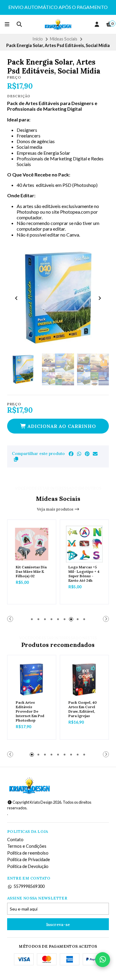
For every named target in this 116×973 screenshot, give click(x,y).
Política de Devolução (27, 866)
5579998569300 (29, 886)
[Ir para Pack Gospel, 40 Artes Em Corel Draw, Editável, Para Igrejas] (84, 679)
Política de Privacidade (28, 860)
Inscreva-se (58, 924)
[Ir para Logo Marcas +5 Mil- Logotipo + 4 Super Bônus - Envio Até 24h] (84, 544)
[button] (16, 459)
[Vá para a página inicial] (58, 24)
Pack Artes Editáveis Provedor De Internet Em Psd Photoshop (30, 711)
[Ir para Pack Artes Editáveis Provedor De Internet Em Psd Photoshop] (31, 679)
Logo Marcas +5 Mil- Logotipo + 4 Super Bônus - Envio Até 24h (83, 574)
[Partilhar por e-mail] (95, 453)
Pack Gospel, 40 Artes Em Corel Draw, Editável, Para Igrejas (82, 709)
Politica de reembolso (27, 853)
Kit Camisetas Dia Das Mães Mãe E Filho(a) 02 (31, 571)
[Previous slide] (16, 298)
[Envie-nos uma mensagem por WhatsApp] (102, 959)
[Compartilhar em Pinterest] (87, 453)
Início (37, 38)
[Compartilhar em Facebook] (71, 453)
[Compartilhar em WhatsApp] (79, 453)
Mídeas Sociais (63, 38)
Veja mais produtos (55, 509)
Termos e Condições (26, 846)
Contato (15, 840)
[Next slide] (99, 298)
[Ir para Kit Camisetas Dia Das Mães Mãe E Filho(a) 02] (31, 544)
